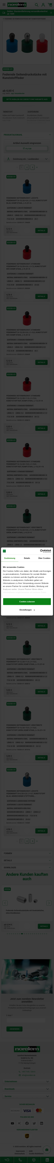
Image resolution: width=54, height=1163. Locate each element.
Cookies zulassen (27, 601)
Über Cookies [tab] (44, 558)
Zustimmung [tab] (9, 558)
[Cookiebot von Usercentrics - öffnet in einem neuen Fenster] (40, 551)
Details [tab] (27, 558)
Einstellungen (26, 610)
